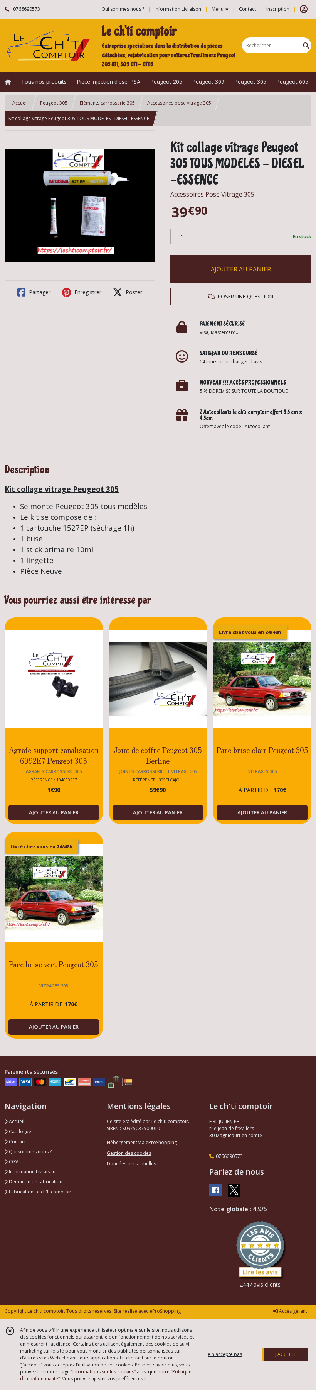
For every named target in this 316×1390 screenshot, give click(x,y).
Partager (38, 292)
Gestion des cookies (129, 1153)
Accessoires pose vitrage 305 (179, 103)
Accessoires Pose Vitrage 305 (212, 194)
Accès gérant (292, 1311)
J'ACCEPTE (286, 1354)
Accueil (20, 103)
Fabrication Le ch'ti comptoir (39, 1191)
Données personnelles (131, 1163)
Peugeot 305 (53, 103)
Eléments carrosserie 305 (107, 103)
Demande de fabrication (35, 1181)
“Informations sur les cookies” (103, 1371)
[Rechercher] (306, 45)
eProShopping (165, 1311)
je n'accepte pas (224, 1354)
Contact (247, 9)
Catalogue (19, 1131)
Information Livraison (31, 1171)
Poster (133, 292)
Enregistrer (87, 292)
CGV (13, 1161)
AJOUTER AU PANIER (241, 269)
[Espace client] (304, 9)
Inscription (277, 9)
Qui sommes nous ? (30, 1151)
